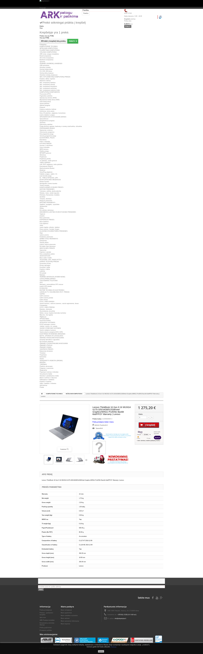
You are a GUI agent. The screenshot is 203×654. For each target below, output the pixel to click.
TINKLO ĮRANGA (45, 162)
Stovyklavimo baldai (46, 374)
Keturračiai (43, 357)
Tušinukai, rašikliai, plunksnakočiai (50, 191)
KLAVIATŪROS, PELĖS (47, 138)
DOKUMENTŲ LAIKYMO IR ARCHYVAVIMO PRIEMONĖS (58, 212)
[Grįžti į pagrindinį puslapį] (42, 393)
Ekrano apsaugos (45, 265)
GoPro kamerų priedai (46, 298)
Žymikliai (42, 197)
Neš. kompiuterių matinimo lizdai (50, 90)
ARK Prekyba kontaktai (47, 620)
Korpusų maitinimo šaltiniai (48, 109)
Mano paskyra (67, 606)
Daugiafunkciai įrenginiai (47, 120)
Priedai (42, 387)
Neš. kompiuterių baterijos (48, 82)
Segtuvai (42, 214)
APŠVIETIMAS (44, 318)
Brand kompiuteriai (45, 56)
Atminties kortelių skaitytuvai (48, 75)
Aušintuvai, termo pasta (47, 111)
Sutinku (101, 651)
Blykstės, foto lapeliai (46, 315)
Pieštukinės (43, 240)
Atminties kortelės (45, 67)
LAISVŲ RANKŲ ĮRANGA (48, 278)
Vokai (41, 225)
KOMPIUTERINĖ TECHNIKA (49, 46)
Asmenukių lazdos (45, 263)
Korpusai (42, 107)
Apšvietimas (43, 385)
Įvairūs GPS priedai (46, 286)
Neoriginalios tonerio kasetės (48, 183)
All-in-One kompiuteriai (46, 58)
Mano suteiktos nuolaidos (69, 615)
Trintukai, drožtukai (45, 199)
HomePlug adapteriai (46, 172)
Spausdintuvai (44, 119)
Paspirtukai (43, 355)
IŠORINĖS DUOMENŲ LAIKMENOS (51, 63)
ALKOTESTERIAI (45, 320)
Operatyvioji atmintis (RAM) (48, 98)
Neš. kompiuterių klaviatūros (48, 86)
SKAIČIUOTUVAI (45, 256)
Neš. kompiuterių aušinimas (48, 88)
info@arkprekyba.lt (120, 618)
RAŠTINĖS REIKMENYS (47, 202)
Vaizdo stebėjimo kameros (48, 330)
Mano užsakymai (66, 610)
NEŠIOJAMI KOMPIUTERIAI (49, 48)
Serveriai (42, 61)
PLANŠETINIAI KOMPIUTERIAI (50, 50)
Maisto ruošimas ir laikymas (48, 378)
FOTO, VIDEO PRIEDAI (47, 307)
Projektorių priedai (45, 159)
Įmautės (42, 216)
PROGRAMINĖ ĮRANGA (47, 128)
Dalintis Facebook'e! (101, 425)
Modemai (42, 170)
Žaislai (42, 358)
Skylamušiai (43, 206)
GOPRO (42, 294)
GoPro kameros (44, 296)
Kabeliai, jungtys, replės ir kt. (49, 174)
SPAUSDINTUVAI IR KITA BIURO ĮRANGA (53, 117)
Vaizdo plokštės (44, 103)
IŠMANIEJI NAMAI (45, 347)
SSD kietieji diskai (45, 101)
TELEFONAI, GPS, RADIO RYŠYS (51, 259)
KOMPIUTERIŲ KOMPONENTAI (50, 92)
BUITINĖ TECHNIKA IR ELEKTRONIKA (52, 290)
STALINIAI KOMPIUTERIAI (48, 52)
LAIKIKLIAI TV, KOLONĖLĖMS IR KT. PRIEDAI (54, 292)
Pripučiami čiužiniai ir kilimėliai (49, 372)
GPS (41, 282)
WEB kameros (44, 149)
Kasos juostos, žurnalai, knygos (49, 229)
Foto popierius (44, 223)
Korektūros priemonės (46, 237)
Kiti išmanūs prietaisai (46, 341)
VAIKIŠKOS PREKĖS (46, 349)
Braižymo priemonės (46, 200)
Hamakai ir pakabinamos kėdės (49, 376)
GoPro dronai (44, 299)
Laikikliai (42, 271)
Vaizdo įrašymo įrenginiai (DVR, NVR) (51, 332)
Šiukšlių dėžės (44, 242)
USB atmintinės (44, 65)
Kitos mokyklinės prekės (47, 254)
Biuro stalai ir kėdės (46, 258)
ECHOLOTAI (43, 288)
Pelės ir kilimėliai (45, 141)
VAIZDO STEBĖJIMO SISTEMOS (50, 328)
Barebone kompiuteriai (46, 60)
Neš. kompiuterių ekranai (47, 84)
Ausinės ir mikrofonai (46, 145)
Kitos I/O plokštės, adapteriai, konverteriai (52, 113)
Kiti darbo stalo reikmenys (48, 246)
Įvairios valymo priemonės (48, 244)
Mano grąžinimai (66, 613)
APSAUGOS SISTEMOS (47, 322)
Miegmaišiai (43, 370)
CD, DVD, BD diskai (46, 71)
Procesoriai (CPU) (45, 94)
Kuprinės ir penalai (45, 252)
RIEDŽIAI (43, 362)
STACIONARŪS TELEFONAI (49, 280)
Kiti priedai (43, 273)
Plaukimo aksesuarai (46, 366)
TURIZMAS (43, 364)
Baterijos (42, 275)
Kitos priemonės (45, 218)
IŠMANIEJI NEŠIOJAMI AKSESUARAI (52, 338)
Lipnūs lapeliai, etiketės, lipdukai (50, 227)
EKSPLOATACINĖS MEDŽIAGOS (50, 179)
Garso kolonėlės (45, 147)
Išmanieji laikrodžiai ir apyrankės (50, 339)
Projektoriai (43, 157)
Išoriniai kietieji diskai (46, 69)
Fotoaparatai (43, 305)
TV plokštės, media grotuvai (48, 160)
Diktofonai (43, 155)
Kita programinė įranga (46, 134)
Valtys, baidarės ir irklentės (48, 383)
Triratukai (42, 353)
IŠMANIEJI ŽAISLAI (46, 345)
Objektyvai (43, 317)
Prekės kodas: (97, 419)
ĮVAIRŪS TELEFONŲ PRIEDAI (49, 261)
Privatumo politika (46, 630)
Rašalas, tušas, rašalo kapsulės (49, 193)
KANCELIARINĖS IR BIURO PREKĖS (51, 187)
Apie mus (43, 617)
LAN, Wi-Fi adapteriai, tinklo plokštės (51, 164)
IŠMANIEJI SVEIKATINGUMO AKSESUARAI (54, 343)
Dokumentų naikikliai (46, 124)
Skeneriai (42, 122)
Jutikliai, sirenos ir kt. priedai (48, 326)
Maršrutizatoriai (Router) (47, 168)
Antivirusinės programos (47, 132)
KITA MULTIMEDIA (45, 143)
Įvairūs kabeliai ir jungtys (47, 115)
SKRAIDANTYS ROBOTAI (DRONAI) (51, 360)
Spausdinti (99, 428)
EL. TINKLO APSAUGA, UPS (49, 178)
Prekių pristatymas (46, 610)
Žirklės (42, 208)
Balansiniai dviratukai (46, 351)
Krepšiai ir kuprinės (45, 381)
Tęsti (86, 460)
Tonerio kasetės (44, 185)
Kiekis (141, 414)
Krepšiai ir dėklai (45, 269)
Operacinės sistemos (46, 130)
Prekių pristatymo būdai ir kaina (103, 422)
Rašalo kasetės (44, 181)
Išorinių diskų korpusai (46, 73)
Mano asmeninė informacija (70, 621)
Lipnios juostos (44, 235)
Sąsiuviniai (43, 250)
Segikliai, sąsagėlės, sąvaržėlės (49, 204)
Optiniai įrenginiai (45, 105)
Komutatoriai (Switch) (46, 166)
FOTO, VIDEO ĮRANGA (47, 301)
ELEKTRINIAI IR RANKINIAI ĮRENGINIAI (52, 334)
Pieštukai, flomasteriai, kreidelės (50, 195)
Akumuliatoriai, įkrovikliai (47, 311)
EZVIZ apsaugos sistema (47, 324)
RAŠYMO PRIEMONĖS (47, 189)
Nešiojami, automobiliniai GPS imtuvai (51, 284)
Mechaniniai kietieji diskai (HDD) (49, 100)
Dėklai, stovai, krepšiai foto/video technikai (53, 313)
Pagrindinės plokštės (46, 96)
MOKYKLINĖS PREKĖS (47, 248)
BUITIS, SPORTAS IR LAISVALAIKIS (51, 336)
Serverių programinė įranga (48, 136)
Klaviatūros (43, 139)
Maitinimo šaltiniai (45, 80)
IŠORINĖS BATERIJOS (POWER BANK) (52, 277)
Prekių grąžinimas (46, 627)
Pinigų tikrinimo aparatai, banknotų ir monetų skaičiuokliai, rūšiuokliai (61, 126)
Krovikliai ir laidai (45, 267)
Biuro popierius (44, 221)
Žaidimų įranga (44, 151)
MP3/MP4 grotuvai (45, 153)
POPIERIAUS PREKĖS (47, 219)
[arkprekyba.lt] (101, 3)
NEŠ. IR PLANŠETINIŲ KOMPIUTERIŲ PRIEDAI (55, 77)
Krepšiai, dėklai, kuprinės (47, 79)
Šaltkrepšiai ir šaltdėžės (47, 379)
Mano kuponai (65, 624)
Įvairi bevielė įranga (45, 176)
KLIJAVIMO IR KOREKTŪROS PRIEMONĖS (54, 231)
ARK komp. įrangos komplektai (49, 54)
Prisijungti (43, 8)
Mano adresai (65, 618)
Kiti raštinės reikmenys (47, 210)
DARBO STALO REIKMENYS (49, 239)
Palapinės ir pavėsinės (46, 368)
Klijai (41, 233)
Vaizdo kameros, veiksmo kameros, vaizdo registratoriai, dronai (59, 303)
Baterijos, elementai (46, 309)
